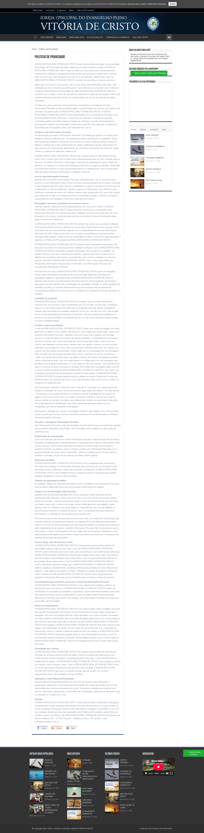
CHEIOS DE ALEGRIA (50, 795)
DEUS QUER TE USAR (154, 180)
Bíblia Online (38, 10)
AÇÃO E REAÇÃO (152, 135)
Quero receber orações (195, 753)
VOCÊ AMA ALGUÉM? (87, 789)
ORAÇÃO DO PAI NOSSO (50, 772)
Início (35, 37)
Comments (154, 129)
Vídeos (71, 10)
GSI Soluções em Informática (160, 828)
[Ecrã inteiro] (171, 773)
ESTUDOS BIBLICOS (95, 37)
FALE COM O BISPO (140, 37)
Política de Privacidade (85, 10)
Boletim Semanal (49, 761)
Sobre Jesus (50, 10)
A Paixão (86, 760)
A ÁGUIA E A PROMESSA (155, 146)
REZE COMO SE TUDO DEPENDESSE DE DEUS (52, 809)
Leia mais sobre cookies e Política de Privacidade (146, 4)
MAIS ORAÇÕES (47, 37)
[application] (159, 767)
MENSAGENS (61, 37)
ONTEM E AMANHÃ (87, 801)
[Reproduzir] (146, 773)
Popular (143, 129)
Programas (61, 10)
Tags (164, 129)
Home (34, 49)
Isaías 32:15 (135, 60)
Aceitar (172, 4)
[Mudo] (167, 773)
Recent (134, 129)
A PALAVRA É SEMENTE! (155, 158)
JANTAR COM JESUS (153, 169)
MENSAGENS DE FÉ (76, 37)
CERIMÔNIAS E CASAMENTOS (118, 37)
